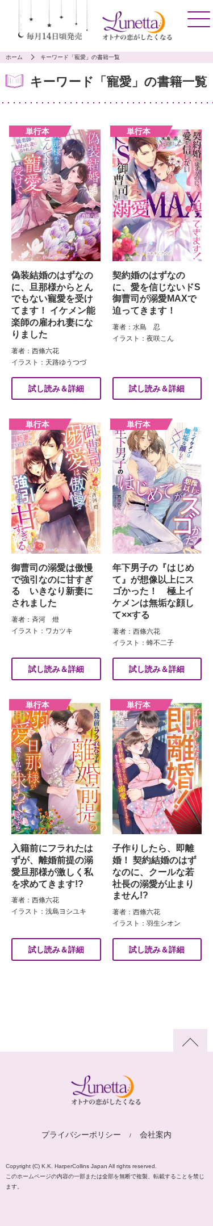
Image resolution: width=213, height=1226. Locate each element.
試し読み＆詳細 (56, 388)
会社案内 (156, 1134)
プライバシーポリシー (81, 1134)
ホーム (14, 57)
